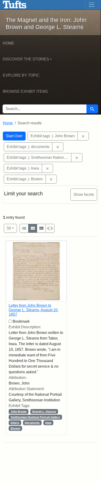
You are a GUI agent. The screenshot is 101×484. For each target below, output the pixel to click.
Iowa (48, 423)
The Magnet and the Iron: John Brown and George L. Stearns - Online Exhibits (15, 4)
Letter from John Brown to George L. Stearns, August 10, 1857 (33, 309)
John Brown (19, 411)
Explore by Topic (21, 75)
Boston (15, 428)
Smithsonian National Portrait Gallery (35, 417)
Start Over (14, 136)
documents (32, 423)
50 (12, 228)
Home (8, 43)
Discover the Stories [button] (26, 59)
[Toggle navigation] (91, 4)
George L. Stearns (44, 411)
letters (15, 423)
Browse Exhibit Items (25, 91)
